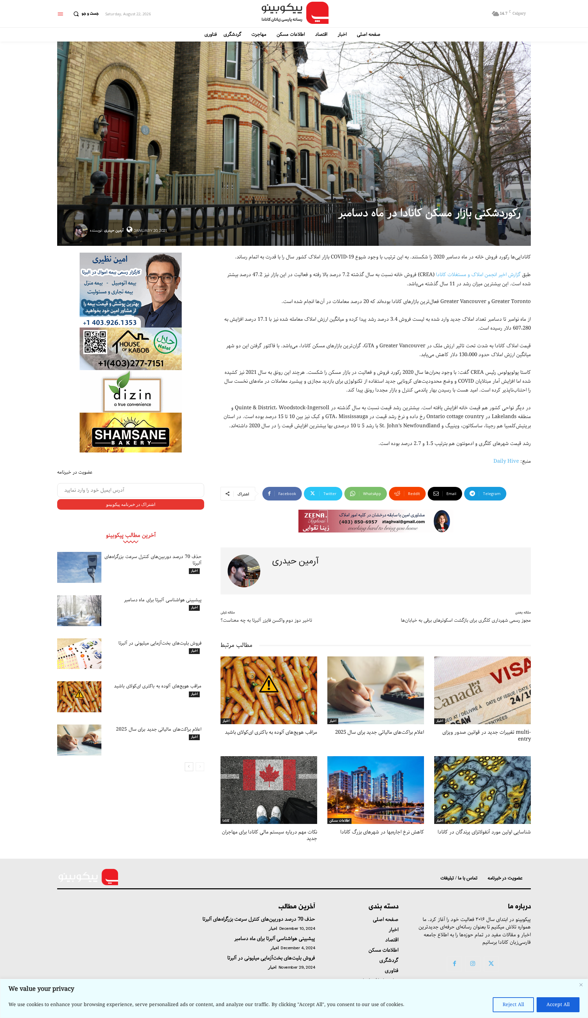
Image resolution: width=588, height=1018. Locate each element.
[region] (294, 998)
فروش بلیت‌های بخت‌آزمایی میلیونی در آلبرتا (160, 643)
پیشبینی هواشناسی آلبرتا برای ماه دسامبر (163, 600)
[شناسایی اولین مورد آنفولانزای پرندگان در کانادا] (482, 790)
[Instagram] (472, 964)
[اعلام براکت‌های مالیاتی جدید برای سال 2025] (79, 740)
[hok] (131, 349)
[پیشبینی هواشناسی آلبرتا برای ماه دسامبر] (79, 610)
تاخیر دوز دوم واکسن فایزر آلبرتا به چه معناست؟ (266, 620)
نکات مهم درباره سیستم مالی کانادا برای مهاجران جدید (269, 835)
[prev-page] (200, 766)
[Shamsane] (131, 432)
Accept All (558, 1005)
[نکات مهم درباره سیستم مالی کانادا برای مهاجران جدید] (268, 790)
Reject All (513, 1005)
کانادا (226, 821)
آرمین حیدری (114, 230)
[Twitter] (491, 964)
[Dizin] (131, 391)
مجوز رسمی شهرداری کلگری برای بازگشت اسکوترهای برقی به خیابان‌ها (466, 620)
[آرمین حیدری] (82, 230)
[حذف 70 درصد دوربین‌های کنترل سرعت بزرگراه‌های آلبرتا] (79, 567)
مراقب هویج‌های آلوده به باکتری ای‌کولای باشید (157, 686)
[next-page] (189, 766)
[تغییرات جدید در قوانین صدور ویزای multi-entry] (482, 690)
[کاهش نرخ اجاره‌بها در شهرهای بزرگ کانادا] (375, 790)
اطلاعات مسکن (339, 821)
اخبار (194, 571)
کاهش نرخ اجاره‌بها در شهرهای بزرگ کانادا (382, 832)
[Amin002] (131, 290)
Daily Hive (506, 461)
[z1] (375, 521)
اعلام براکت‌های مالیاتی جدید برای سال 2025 (158, 729)
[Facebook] (454, 964)
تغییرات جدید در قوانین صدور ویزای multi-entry (486, 736)
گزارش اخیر (509, 274)
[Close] (581, 985)
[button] (84, 14)
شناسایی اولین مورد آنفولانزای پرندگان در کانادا (484, 832)
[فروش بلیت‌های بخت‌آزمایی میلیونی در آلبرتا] (79, 653)
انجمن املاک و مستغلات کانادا (466, 274)
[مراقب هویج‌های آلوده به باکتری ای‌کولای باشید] (79, 696)
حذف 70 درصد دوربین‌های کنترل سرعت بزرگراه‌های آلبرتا (152, 560)
